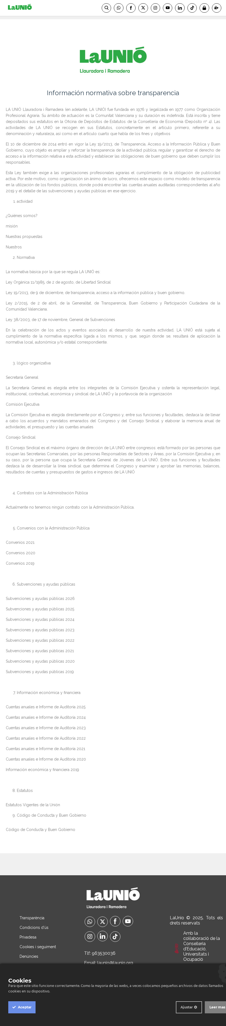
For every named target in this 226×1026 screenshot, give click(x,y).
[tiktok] (115, 937)
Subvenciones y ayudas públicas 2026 (40, 598)
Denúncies (29, 956)
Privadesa (28, 937)
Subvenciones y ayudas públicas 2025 (40, 609)
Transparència (32, 918)
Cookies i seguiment (38, 947)
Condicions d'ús (34, 927)
